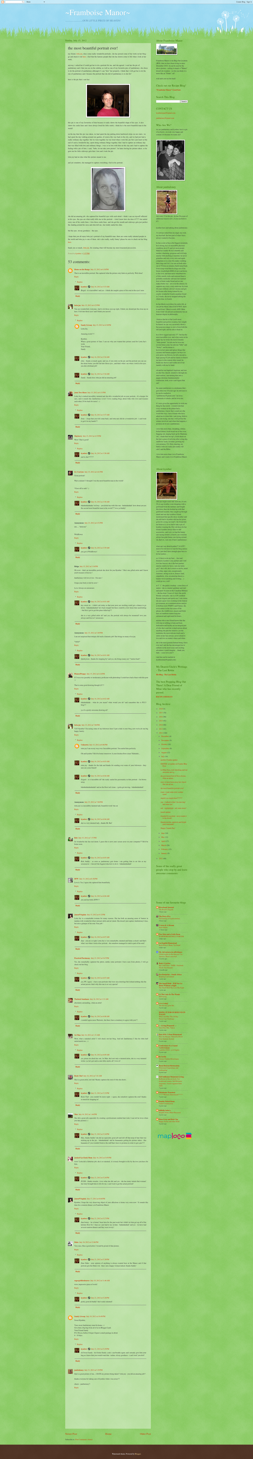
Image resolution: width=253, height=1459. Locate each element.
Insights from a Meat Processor (170, 1112)
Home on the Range (82, 269)
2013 (161, 729)
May (163, 837)
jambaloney (79, 1370)
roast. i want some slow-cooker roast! (172, 793)
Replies (79, 282)
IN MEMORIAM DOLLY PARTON (171, 936)
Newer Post (71, 1433)
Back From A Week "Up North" (170, 945)
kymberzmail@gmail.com (165, 113)
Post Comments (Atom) (84, 1439)
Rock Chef (78, 1076)
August (164, 752)
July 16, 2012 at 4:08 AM (100, 1016)
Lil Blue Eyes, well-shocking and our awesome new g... (174, 771)
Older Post (145, 1433)
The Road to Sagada (166, 909)
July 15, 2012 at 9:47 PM (100, 958)
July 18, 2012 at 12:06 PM (88, 1242)
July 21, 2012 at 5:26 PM (100, 1177)
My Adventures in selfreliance (170, 952)
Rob (76, 837)
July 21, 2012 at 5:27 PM (100, 1218)
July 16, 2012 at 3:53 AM (100, 286)
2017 (161, 712)
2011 (161, 858)
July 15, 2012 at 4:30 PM (102, 325)
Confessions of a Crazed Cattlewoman (168, 1046)
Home (108, 1433)
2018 (161, 708)
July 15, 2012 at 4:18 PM (100, 269)
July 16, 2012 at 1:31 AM (90, 1035)
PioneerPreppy (80, 673)
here (84, 56)
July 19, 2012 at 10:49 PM (95, 1316)
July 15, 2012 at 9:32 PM (96, 914)
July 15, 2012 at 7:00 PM (91, 725)
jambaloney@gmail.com (165, 118)
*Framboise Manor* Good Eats (168, 90)
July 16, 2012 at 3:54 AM (100, 357)
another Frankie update (169, 760)
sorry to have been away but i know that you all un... (173, 783)
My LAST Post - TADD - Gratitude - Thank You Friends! (171, 966)
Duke (76, 1242)
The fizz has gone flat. (166, 1005)
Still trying (163, 996)
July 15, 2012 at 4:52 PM (94, 523)
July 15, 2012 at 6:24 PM (96, 673)
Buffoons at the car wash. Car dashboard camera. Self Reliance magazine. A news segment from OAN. (170, 1082)
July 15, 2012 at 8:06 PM (98, 744)
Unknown (85, 744)
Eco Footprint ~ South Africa (170, 974)
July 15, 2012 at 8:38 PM (88, 878)
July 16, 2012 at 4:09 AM (100, 1054)
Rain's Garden (164, 963)
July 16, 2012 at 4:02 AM (100, 698)
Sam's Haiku (163, 927)
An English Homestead (168, 943)
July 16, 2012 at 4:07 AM (100, 937)
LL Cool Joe (79, 472)
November (165, 740)
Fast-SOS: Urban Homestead (170, 1034)
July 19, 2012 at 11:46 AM (100, 1280)
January (164, 853)
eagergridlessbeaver (82, 1280)
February (164, 849)
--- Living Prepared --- (167, 1025)
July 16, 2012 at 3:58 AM (100, 453)
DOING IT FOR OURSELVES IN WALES (172, 1013)
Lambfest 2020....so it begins (169, 1050)
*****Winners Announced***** (171, 1094)
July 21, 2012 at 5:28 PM (100, 1259)
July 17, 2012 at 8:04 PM (96, 1198)
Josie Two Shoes (80, 392)
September (165, 748)
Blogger (138, 1454)
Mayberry (78, 436)
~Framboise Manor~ (97, 12)
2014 (161, 725)
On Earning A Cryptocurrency (169, 918)
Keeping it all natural (166, 976)
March (163, 845)
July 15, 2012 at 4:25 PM (91, 305)
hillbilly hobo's (165, 1110)
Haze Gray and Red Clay (168, 1119)
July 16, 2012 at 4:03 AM (100, 761)
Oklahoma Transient (167, 1092)
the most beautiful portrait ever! (172, 788)
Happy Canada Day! (168, 828)
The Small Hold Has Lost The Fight (171, 987)
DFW (76, 878)
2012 (161, 733)
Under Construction (166, 1103)
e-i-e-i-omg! (163, 1003)
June (163, 833)
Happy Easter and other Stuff (169, 1121)
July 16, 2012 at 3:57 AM (100, 414)
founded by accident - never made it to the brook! (174, 817)
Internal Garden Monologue (169, 1059)
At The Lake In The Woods (169, 994)
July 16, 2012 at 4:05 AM (100, 857)
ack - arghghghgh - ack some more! (173, 808)
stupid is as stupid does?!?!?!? (171, 798)
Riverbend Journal (166, 907)
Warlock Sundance (81, 999)
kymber (79, 253)
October (164, 744)
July (163, 756)
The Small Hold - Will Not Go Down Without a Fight (170, 984)
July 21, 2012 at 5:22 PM (100, 1093)
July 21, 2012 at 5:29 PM (100, 1349)
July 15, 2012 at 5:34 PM (89, 566)
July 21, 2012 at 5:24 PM (100, 1134)
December (165, 736)
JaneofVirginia (80, 914)
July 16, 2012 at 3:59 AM (100, 547)
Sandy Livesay (86, 325)
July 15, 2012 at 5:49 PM (94, 632)
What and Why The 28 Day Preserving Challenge (168, 1017)
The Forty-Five (165, 916)
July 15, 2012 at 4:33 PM (96, 392)
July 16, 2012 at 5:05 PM (102, 1157)
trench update (166, 812)
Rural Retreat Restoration (169, 1065)
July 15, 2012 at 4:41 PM (94, 472)
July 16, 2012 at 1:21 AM (99, 999)
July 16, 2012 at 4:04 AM (100, 776)
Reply (76, 276)
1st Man (77, 1035)
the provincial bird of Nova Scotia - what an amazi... (174, 777)
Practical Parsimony (82, 958)
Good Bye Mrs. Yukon (167, 1028)
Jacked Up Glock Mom (83, 1157)
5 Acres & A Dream (166, 925)
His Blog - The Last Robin (166, 674)
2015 (161, 720)
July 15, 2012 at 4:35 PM (92, 436)
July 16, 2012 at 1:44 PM (88, 1114)
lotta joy (79, 53)
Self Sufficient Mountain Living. (171, 1076)
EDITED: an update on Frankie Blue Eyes (174, 765)
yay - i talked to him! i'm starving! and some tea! (173, 803)
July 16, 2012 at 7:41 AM (92, 1076)
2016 (161, 716)
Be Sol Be (162, 1056)
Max (76, 1114)
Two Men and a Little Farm (169, 934)
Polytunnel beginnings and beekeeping (168, 1069)
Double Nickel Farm (167, 1101)
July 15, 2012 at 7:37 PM (87, 837)
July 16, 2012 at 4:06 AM (100, 896)
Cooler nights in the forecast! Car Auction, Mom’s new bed (170, 955)
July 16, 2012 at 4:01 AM (100, 601)
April (163, 841)
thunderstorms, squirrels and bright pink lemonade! (173, 823)
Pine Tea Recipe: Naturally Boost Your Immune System (171, 1037)
